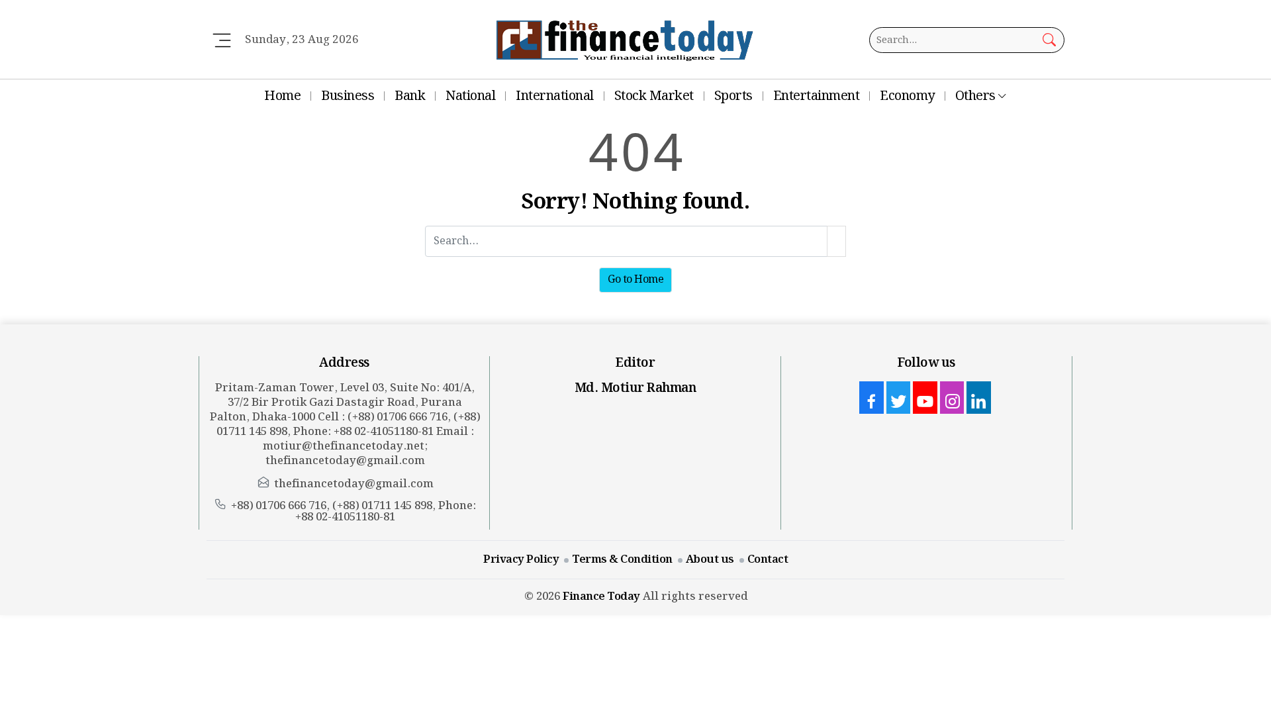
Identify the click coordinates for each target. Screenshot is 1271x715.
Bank (410, 96)
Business (347, 96)
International (555, 96)
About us (710, 559)
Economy (907, 96)
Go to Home (635, 279)
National (470, 96)
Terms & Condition (622, 559)
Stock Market (654, 96)
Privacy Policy (521, 559)
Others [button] (975, 96)
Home (282, 96)
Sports (733, 96)
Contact (767, 559)
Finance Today (601, 596)
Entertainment (816, 96)
